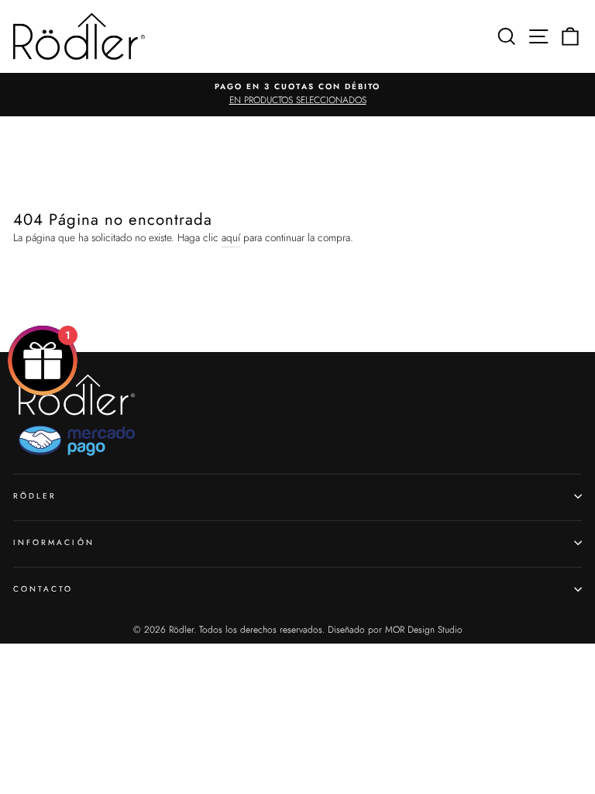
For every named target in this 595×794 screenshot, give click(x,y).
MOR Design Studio (424, 630)
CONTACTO (43, 589)
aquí (231, 237)
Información (54, 542)
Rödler (35, 496)
